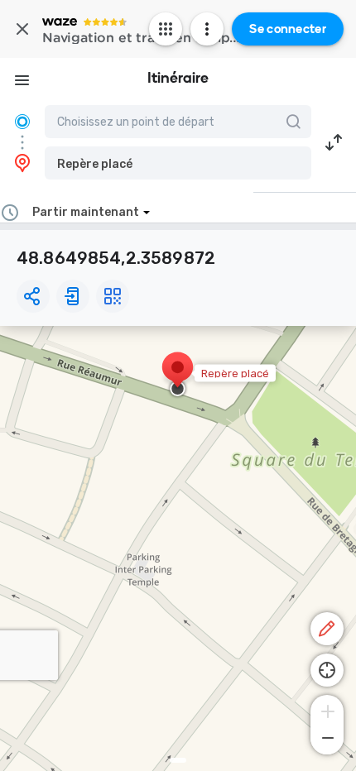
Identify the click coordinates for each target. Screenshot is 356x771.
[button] (178, 163)
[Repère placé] (177, 375)
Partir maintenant (85, 212)
